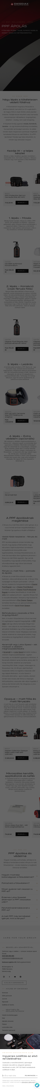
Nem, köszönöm (8, 1086)
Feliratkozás (30, 1075)
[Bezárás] (37, 1037)
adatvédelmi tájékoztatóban (29, 1082)
